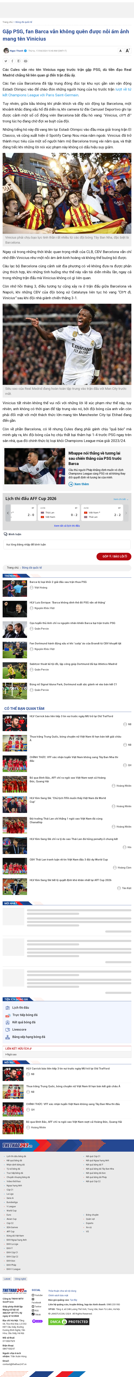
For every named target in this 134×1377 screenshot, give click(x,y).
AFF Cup (10, 1231)
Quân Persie (42, 628)
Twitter (37, 1306)
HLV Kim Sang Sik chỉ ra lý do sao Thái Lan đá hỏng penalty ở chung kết (74, 839)
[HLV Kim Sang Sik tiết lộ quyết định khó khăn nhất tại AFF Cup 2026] (15, 886)
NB (129, 724)
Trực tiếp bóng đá (15, 1173)
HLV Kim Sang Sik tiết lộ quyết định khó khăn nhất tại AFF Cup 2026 (70, 880)
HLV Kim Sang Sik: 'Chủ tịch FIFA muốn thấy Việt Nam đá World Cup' (68, 800)
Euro (9, 1215)
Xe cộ (89, 1227)
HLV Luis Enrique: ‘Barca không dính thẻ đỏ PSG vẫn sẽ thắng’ (67, 602)
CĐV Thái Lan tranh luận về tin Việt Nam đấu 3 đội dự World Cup (69, 859)
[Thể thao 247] (17, 1145)
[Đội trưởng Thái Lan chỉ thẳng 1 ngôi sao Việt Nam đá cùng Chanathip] (15, 825)
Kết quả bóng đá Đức (96, 1173)
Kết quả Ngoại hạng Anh (97, 1160)
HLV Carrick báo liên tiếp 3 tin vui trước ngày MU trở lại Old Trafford (71, 716)
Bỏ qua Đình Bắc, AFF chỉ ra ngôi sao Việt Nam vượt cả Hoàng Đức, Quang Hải (68, 779)
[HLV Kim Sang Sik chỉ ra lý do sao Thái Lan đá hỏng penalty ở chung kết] (15, 845)
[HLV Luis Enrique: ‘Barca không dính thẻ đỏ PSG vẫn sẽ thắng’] (15, 609)
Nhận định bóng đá (16, 1164)
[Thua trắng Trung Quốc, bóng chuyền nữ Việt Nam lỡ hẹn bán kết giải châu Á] (15, 743)
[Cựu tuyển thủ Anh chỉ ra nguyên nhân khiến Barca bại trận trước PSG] (15, 629)
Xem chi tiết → (121, 499)
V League (11, 1206)
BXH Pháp (11, 1265)
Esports (89, 1223)
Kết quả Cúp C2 (93, 1181)
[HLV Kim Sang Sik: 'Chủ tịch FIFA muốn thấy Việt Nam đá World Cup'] (15, 804)
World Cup (11, 1210)
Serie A (10, 1198)
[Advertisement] (67, 10)
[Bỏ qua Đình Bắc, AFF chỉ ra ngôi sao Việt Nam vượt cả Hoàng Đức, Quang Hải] (15, 784)
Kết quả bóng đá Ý (94, 1164)
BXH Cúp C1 (12, 1252)
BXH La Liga (12, 1244)
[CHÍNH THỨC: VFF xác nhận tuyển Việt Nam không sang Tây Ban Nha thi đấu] (15, 763)
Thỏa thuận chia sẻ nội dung (62, 1291)
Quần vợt (90, 1219)
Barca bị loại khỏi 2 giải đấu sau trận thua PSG (58, 582)
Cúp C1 (10, 1190)
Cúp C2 (10, 1223)
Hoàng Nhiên (124, 785)
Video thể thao (14, 1181)
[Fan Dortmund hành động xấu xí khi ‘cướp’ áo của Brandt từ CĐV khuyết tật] (15, 650)
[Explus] (67, 540)
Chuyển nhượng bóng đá (18, 1177)
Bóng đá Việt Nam (15, 1236)
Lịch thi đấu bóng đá (16, 1156)
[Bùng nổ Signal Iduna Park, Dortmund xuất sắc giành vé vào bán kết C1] (15, 691)
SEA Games (12, 1227)
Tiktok (37, 1314)
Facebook (36, 1302)
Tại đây (73, 1300)
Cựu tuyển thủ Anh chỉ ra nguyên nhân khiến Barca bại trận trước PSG (72, 623)
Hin (129, 847)
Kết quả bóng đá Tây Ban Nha (100, 1169)
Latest (7, 1279)
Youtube (38, 1295)
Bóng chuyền (92, 1215)
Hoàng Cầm (124, 867)
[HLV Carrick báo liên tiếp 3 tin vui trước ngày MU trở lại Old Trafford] (15, 723)
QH (129, 765)
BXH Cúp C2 (12, 1256)
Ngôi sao (12, 1054)
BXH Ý (10, 1248)
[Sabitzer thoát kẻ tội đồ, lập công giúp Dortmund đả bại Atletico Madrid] (15, 670)
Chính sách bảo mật (58, 1295)
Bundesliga (12, 1202)
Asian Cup (11, 1219)
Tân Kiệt (126, 888)
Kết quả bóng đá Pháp (96, 1177)
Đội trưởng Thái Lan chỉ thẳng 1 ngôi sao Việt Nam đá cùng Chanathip (66, 820)
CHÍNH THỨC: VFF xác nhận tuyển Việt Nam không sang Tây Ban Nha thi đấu (74, 759)
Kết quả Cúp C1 (93, 1156)
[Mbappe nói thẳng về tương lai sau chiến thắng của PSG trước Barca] (34, 466)
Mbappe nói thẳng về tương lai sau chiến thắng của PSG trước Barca (97, 468)
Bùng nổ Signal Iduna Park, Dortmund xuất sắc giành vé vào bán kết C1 (73, 684)
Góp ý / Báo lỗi (114, 556)
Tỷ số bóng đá (13, 1169)
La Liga (10, 1194)
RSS (36, 1310)
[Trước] (7, 513)
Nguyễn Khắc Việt (45, 608)
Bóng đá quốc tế (24, 22)
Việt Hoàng (41, 587)
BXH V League (13, 1269)
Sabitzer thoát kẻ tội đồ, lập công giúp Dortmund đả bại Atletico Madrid (73, 664)
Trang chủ (8, 22)
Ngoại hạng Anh (14, 1185)
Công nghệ (20, 1279)
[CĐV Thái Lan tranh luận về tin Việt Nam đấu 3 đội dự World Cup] (15, 866)
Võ (87, 1231)
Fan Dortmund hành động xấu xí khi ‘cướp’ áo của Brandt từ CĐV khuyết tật (75, 643)
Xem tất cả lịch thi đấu (67, 525)
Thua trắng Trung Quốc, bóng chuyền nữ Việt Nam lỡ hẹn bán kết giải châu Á (75, 738)
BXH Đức (11, 1261)
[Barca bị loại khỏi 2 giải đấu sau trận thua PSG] (15, 588)
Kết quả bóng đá (14, 1160)
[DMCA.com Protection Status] (69, 1321)
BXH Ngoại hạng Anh (17, 1240)
